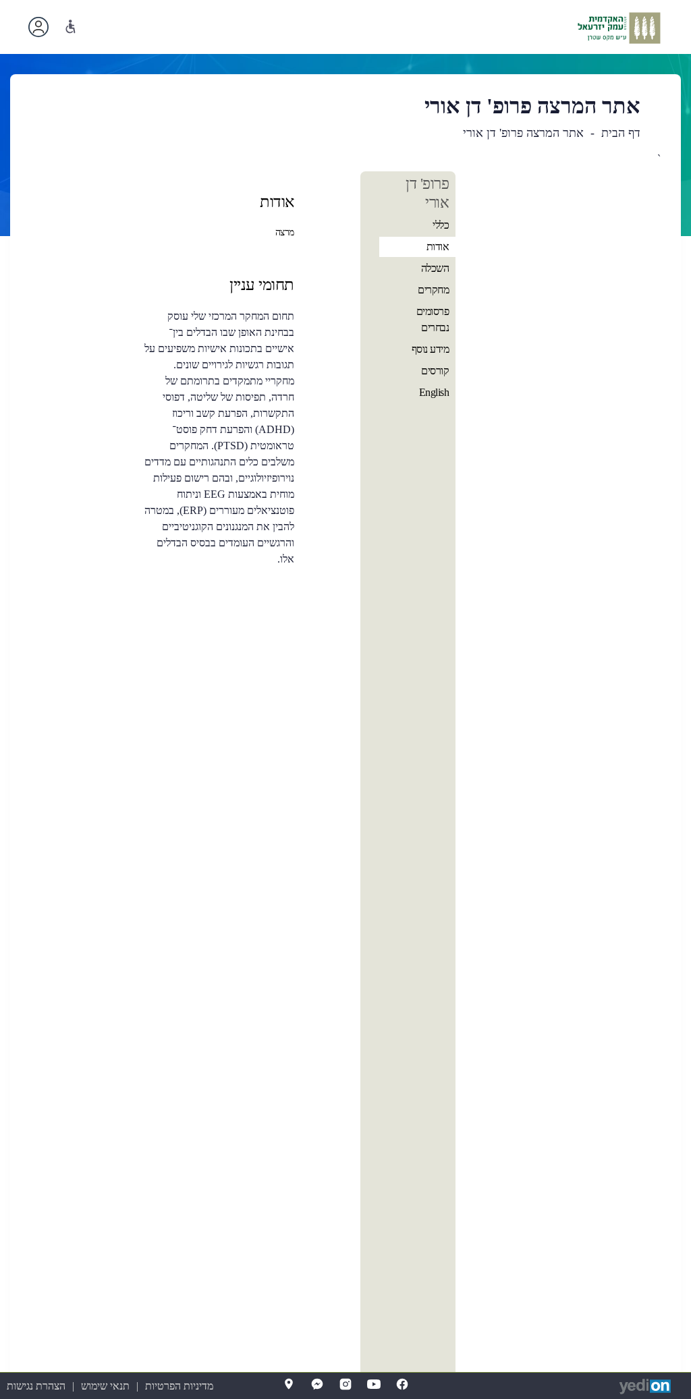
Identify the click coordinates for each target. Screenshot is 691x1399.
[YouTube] (374, 1384)
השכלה (435, 268)
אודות (437, 246)
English (434, 392)
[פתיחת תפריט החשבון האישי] (38, 27)
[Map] (289, 1384)
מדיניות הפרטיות (179, 1386)
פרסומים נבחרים (432, 319)
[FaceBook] (402, 1384)
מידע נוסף (430, 349)
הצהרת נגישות (36, 1386)
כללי (441, 225)
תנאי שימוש (105, 1386)
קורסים (435, 370)
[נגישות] (70, 26)
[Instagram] (345, 1384)
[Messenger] (317, 1384)
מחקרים (433, 289)
